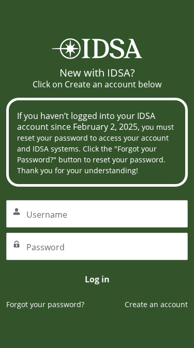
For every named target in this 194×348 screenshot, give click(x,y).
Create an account (156, 304)
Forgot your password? (45, 304)
